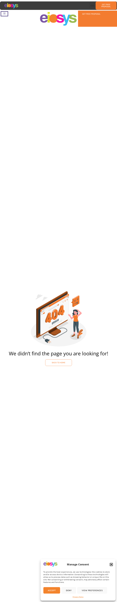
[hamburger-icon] (92, 6)
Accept (52, 590)
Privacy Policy (78, 597)
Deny (68, 590)
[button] (111, 564)
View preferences (92, 590)
